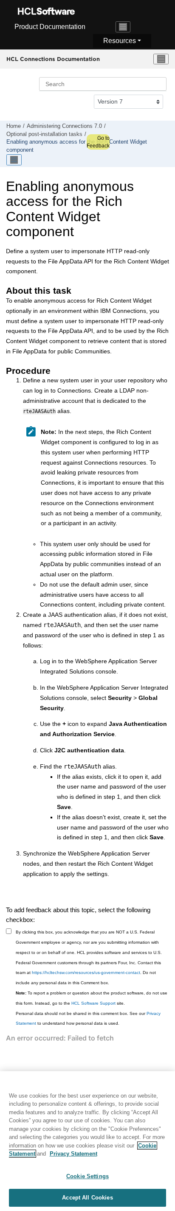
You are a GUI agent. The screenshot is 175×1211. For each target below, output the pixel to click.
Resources (119, 40)
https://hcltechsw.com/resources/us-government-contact (86, 972)
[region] (87, 1141)
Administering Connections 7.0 (64, 126)
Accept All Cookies (87, 1197)
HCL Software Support (93, 1003)
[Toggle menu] (161, 59)
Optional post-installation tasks (44, 134)
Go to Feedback (98, 142)
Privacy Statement (73, 1153)
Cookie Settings (87, 1176)
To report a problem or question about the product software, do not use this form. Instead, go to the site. (91, 998)
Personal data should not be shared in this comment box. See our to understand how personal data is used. (88, 1018)
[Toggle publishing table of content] (14, 159)
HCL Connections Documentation (53, 59)
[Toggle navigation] (123, 26)
